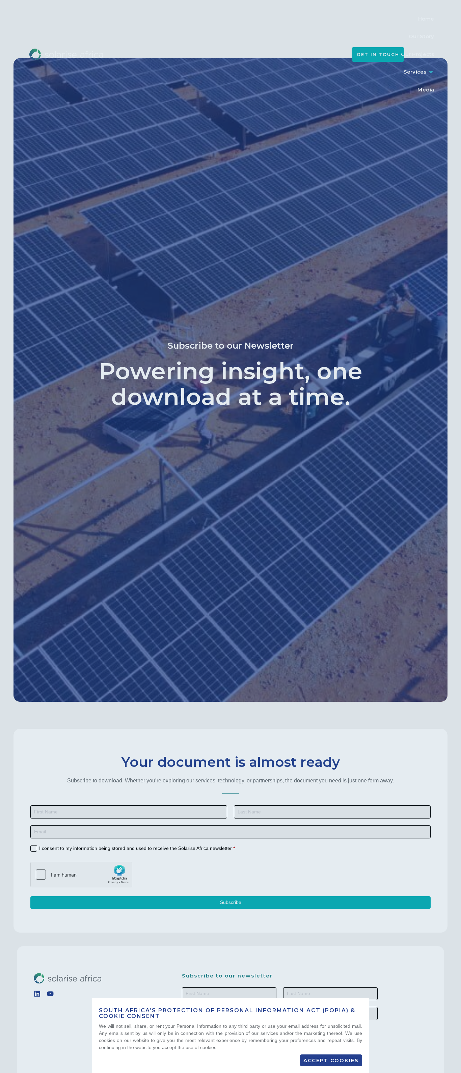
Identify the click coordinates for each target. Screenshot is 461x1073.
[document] (230, 536)
